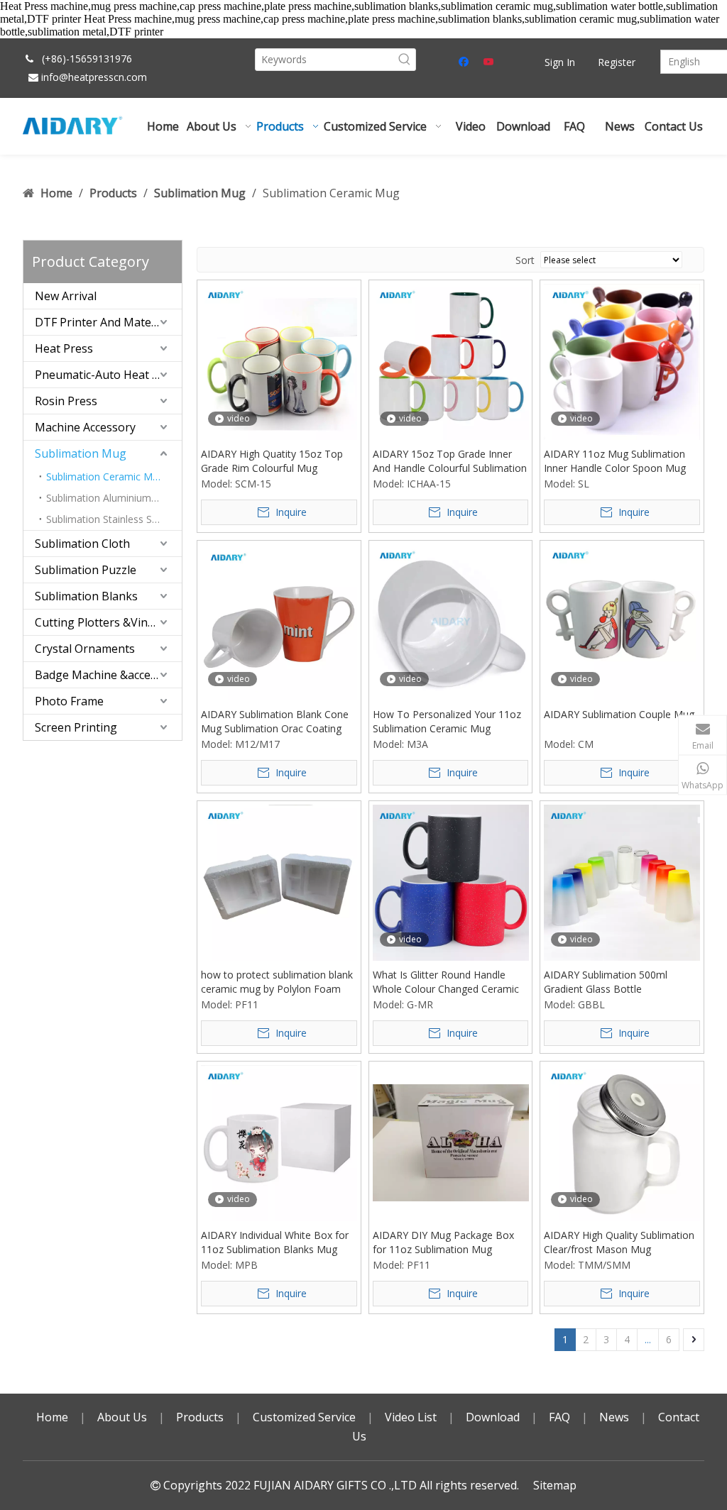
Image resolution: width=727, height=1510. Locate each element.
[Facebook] (465, 62)
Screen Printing (76, 727)
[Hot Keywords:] (404, 59)
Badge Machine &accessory (107, 675)
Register (616, 62)
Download (493, 1417)
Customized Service (304, 1417)
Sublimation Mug (80, 453)
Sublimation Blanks (86, 596)
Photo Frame (69, 701)
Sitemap (554, 1485)
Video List (411, 1417)
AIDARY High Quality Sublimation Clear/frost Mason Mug (619, 1242)
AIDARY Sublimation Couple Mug (619, 714)
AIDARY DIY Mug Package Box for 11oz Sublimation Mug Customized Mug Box (443, 1242)
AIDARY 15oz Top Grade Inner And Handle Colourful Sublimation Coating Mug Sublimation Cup (450, 461)
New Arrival (66, 296)
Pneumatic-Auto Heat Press (108, 374)
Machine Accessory (85, 427)
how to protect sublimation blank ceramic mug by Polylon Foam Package (277, 982)
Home (52, 1417)
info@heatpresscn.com (94, 77)
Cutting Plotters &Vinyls (98, 622)
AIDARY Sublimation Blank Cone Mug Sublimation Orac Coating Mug (275, 721)
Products (200, 1417)
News (614, 1417)
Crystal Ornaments (85, 648)
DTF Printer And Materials (104, 322)
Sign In (560, 62)
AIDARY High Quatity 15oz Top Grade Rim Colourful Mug (272, 461)
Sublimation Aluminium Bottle (114, 498)
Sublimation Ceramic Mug (105, 476)
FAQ (559, 1417)
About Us (122, 1417)
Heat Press (64, 348)
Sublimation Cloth (82, 543)
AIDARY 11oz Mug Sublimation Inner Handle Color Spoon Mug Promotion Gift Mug (615, 461)
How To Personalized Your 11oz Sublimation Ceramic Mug (447, 721)
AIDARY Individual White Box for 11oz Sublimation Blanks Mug (275, 1242)
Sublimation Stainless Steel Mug (114, 519)
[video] (279, 361)
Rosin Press (66, 401)
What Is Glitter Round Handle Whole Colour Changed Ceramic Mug (446, 982)
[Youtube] (489, 62)
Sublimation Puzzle (85, 570)
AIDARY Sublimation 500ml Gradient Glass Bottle (605, 982)
